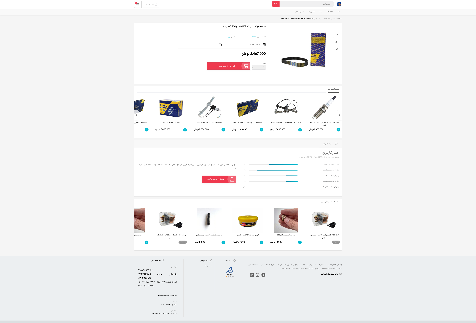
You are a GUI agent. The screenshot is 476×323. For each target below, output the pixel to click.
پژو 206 (228, 37)
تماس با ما (312, 12)
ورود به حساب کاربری (215, 179)
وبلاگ (320, 12)
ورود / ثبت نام (149, 4)
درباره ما (207, 266)
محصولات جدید (300, 12)
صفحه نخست (337, 18)
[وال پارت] (339, 4)
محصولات (330, 12)
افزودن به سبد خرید (227, 66)
